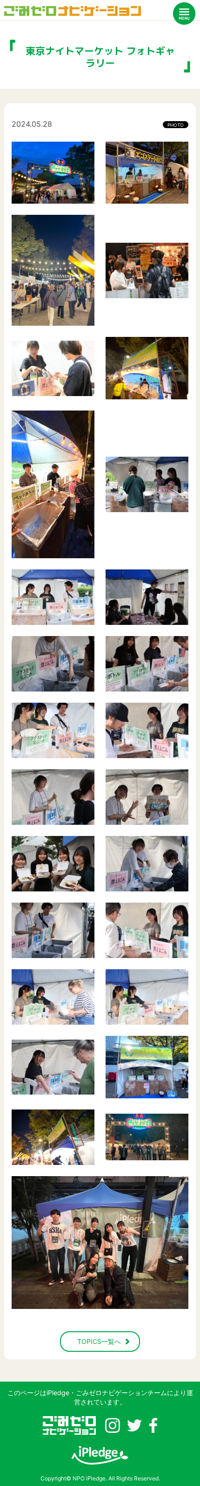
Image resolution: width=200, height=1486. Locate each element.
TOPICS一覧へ (99, 1341)
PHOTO (175, 125)
